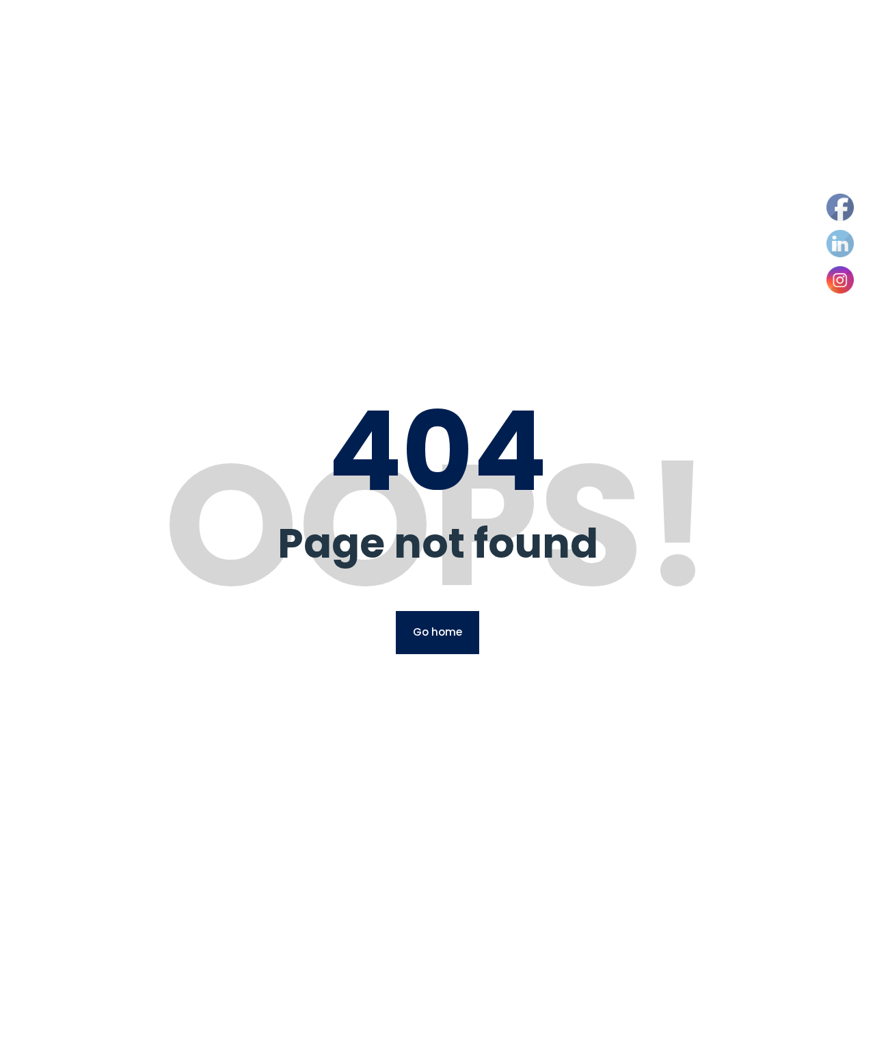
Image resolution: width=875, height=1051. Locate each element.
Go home (437, 632)
